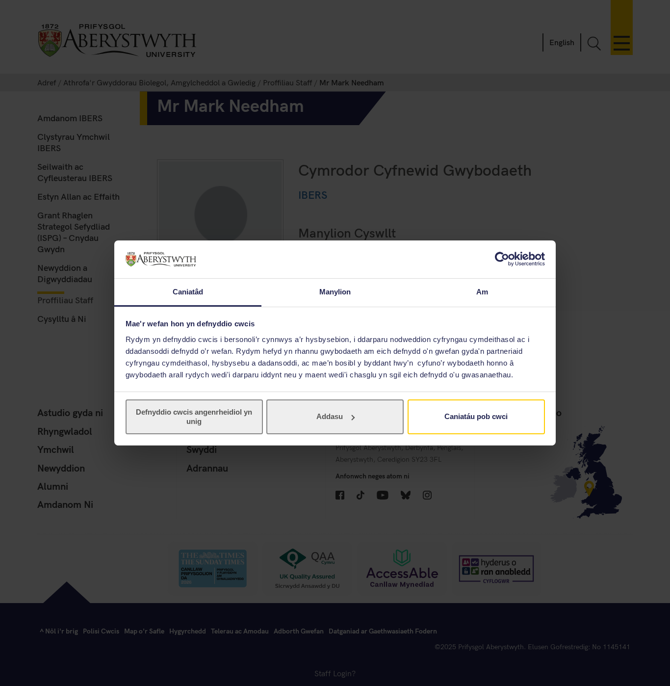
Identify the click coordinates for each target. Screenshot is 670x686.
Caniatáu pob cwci (476, 416)
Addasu (329, 416)
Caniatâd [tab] (188, 292)
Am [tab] (482, 292)
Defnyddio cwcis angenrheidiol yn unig (194, 416)
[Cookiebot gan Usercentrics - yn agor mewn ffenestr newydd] (502, 259)
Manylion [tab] (335, 292)
